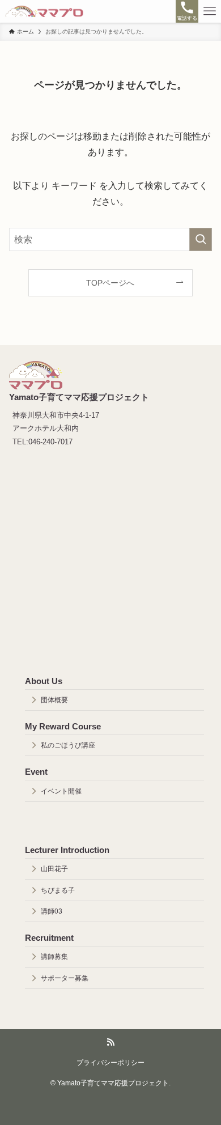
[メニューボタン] (209, 11)
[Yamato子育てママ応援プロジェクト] (44, 11)
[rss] (110, 1042)
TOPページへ (110, 282)
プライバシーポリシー (110, 1062)
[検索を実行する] (200, 239)
